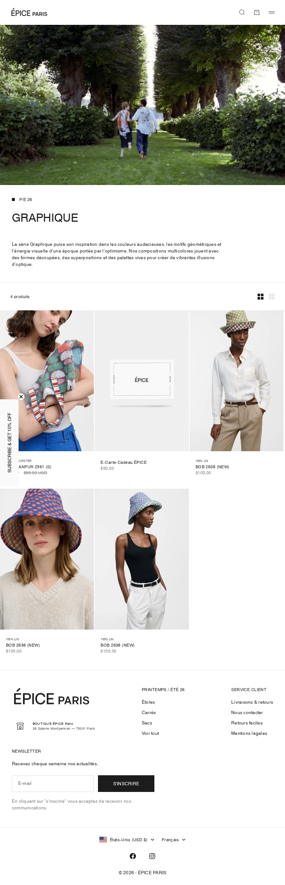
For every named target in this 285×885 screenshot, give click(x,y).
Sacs (147, 723)
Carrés (149, 712)
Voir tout (150, 733)
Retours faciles (247, 723)
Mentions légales (249, 733)
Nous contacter (247, 712)
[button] (9, 442)
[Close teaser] (21, 396)
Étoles (148, 702)
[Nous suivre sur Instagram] (152, 856)
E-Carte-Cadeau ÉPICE (124, 463)
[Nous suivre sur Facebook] (133, 856)
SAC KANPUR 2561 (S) (29, 467)
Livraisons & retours (252, 702)
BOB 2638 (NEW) (213, 467)
